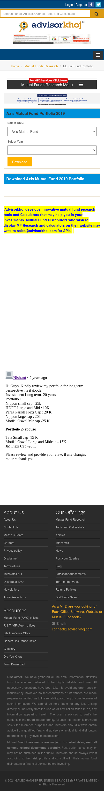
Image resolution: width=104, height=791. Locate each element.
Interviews (62, 543)
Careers (9, 543)
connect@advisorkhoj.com (72, 629)
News (59, 550)
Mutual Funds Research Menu (50, 84)
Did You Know (13, 656)
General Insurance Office (20, 641)
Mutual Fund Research (71, 519)
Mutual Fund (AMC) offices (21, 617)
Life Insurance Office (17, 633)
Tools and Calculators (70, 527)
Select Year (15, 141)
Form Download (14, 664)
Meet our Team (13, 535)
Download (19, 161)
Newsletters (11, 589)
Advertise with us (15, 597)
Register (81, 4)
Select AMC (15, 122)
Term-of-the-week (67, 581)
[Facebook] (91, 4)
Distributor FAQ (13, 581)
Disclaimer (11, 558)
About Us (10, 519)
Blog (59, 566)
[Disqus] (52, 304)
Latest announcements (71, 574)
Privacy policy (13, 550)
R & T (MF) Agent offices (19, 625)
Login (69, 4)
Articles (60, 535)
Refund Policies (66, 589)
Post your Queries (67, 558)
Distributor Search (67, 597)
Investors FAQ (13, 574)
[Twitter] (98, 4)
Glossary (9, 648)
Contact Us (11, 527)
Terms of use (12, 566)
